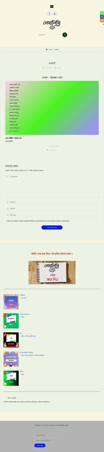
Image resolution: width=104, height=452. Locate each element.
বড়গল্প (24, 298)
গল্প (22, 298)
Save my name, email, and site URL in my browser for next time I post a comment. (38, 221)
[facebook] (49, 14)
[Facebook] (102, 17)
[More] (102, 20)
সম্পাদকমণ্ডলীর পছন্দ (30, 336)
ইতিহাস (31, 355)
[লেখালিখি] (52, 25)
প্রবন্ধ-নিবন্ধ (24, 355)
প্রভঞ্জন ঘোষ (53, 150)
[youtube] (54, 14)
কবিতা (50, 50)
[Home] (46, 50)
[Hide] (103, 24)
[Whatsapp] (102, 13)
